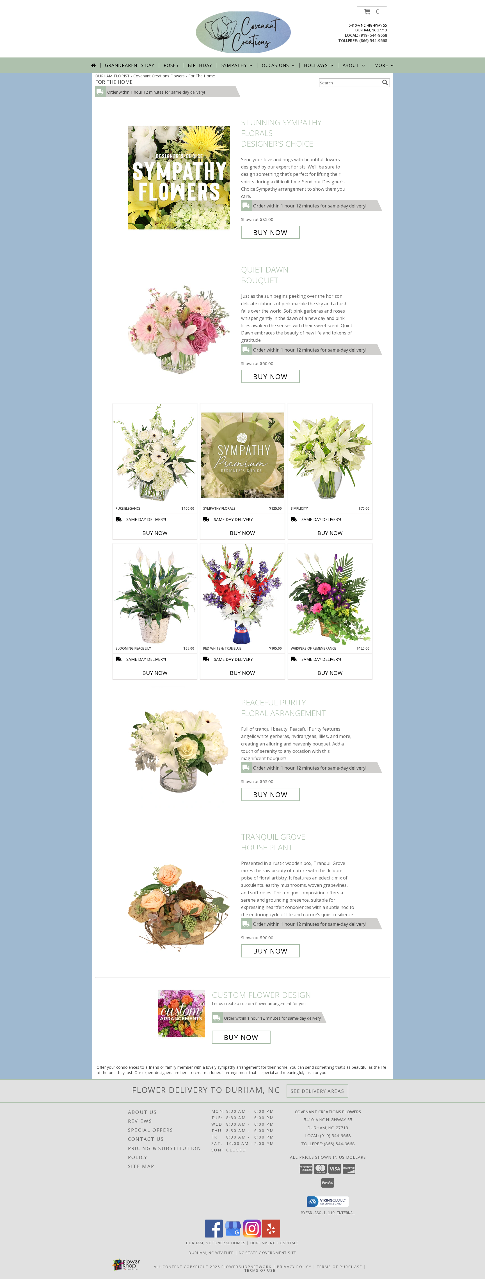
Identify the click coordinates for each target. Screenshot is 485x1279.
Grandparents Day (129, 65)
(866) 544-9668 (373, 40)
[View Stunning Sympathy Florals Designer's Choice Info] (183, 177)
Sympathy (234, 65)
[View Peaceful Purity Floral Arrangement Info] (183, 748)
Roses (171, 65)
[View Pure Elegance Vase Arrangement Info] (155, 454)
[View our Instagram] (252, 1236)
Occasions (275, 65)
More (381, 65)
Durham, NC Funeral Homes (216, 1242)
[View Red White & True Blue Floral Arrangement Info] (242, 594)
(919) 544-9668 (373, 35)
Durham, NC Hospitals (274, 1242)
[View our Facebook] (214, 1236)
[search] (385, 82)
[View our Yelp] (271, 1236)
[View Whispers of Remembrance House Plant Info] (330, 595)
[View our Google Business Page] (233, 1236)
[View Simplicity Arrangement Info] (330, 454)
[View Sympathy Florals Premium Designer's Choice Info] (242, 455)
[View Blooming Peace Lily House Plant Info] (155, 595)
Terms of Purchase (339, 1266)
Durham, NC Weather (211, 1252)
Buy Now (270, 232)
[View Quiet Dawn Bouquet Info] (183, 323)
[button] (372, 11)
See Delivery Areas (317, 1091)
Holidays (316, 65)
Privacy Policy (294, 1266)
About (351, 65)
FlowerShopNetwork (246, 1266)
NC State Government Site (267, 1252)
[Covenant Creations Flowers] (243, 31)
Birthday (200, 65)
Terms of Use (260, 1270)
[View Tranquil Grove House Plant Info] (183, 893)
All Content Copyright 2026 (187, 1266)
